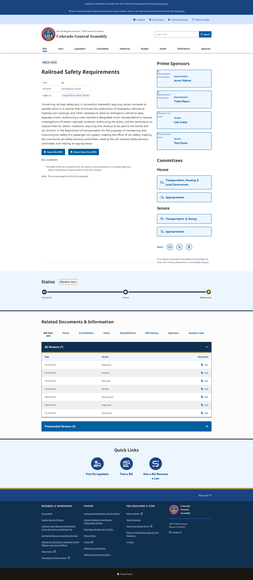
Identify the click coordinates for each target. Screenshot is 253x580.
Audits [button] (163, 48)
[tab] (48, 333)
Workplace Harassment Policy (97, 554)
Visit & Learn (158, 19)
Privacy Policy (90, 535)
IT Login (130, 542)
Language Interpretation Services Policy (102, 513)
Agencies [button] (205, 48)
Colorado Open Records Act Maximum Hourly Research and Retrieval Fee (59, 528)
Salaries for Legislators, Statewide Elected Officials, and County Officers (60, 544)
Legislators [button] (80, 48)
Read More (162, 3)
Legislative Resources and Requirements (60, 535)
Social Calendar (133, 520)
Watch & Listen (202, 19)
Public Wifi (88, 542)
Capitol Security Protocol (53, 520)
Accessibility (47, 513)
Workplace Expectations (95, 548)
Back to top (204, 495)
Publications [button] (183, 48)
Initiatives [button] (125, 48)
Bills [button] (45, 48)
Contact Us (177, 532)
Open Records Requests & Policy (98, 529)
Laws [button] (60, 48)
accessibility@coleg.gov (198, 262)
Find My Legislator (180, 19)
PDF (206, 364)
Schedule (140, 19)
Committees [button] (103, 48)
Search (206, 34)
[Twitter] (179, 247)
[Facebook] (189, 247)
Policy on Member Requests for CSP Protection (142, 534)
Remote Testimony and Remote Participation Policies (98, 521)
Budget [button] (145, 48)
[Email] (170, 247)
